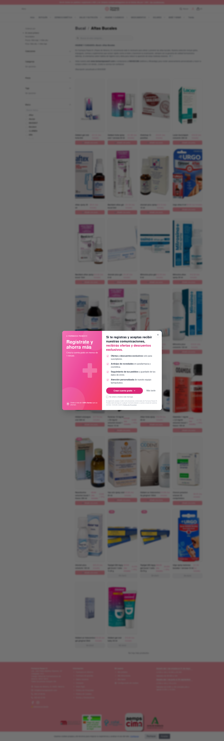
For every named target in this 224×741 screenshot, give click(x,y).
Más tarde (151, 390)
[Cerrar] (158, 334)
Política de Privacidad (129, 405)
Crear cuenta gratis (123, 390)
